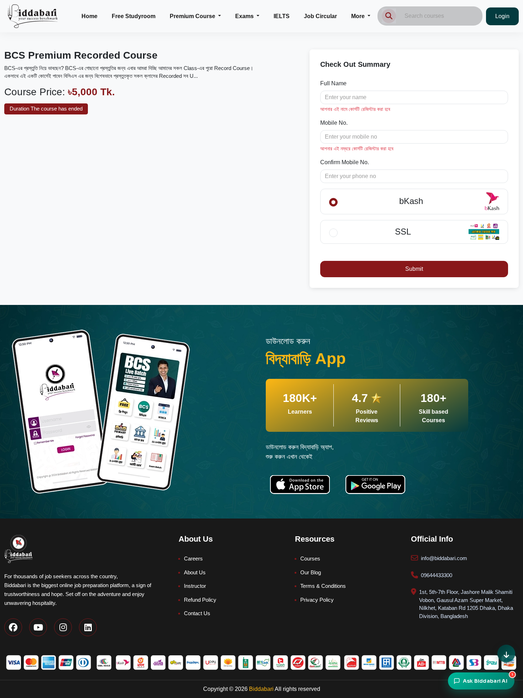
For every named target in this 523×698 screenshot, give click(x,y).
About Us (195, 572)
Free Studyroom (133, 16)
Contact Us (197, 613)
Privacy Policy (317, 600)
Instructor (195, 586)
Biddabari (261, 689)
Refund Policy (200, 600)
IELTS (282, 16)
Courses (310, 558)
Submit (414, 269)
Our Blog (310, 572)
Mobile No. (334, 123)
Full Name (333, 83)
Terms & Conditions (323, 586)
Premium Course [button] (193, 16)
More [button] (358, 16)
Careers (193, 558)
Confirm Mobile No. (344, 162)
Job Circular (320, 16)
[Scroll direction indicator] (506, 653)
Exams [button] (245, 16)
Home (89, 16)
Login (502, 16)
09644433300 (436, 575)
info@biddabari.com (444, 558)
